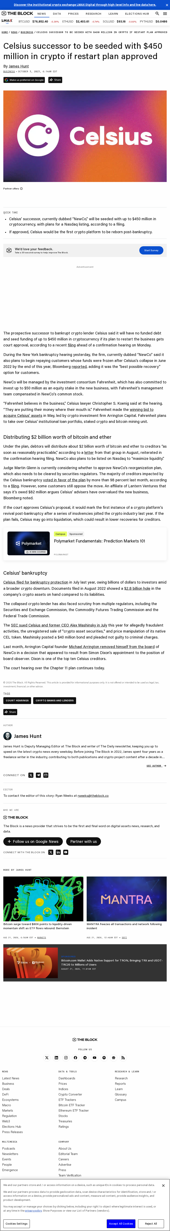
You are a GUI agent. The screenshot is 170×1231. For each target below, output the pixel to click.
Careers (63, 1159)
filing (72, 345)
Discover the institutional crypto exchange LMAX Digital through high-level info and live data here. (85, 5)
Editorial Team (68, 1153)
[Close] (163, 1185)
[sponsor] (30, 963)
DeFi (5, 1094)
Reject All (151, 1223)
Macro (6, 1105)
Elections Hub (11, 1126)
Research (121, 1078)
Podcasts (8, 1148)
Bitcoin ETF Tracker (71, 1105)
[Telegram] (85, 1058)
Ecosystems (10, 1099)
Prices (62, 1083)
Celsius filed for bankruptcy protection (35, 582)
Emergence (10, 1170)
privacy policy (33, 1210)
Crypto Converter (70, 1094)
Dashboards (66, 1078)
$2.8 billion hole (137, 588)
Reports (120, 1083)
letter (89, 452)
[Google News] (113, 1058)
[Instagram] (66, 1058)
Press (62, 1170)
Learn (119, 1089)
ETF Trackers (67, 1099)
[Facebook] (75, 1058)
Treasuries (65, 1121)
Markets (7, 1110)
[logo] (17, 14)
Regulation (9, 1115)
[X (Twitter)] (47, 1058)
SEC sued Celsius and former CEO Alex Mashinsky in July (59, 625)
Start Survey (151, 250)
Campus (120, 1099)
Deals (6, 1089)
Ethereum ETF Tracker (73, 1110)
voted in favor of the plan (64, 479)
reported (79, 366)
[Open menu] (165, 13)
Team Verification (69, 1175)
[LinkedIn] (56, 1058)
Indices (63, 1089)
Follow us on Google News (33, 840)
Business (8, 1083)
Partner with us (83, 841)
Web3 (6, 1121)
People (7, 1164)
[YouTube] (94, 1058)
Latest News (10, 1078)
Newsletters (10, 1153)
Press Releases (12, 1131)
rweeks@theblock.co (93, 795)
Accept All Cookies (121, 1223)
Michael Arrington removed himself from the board (112, 646)
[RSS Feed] (123, 1058)
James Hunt (19, 66)
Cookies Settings (17, 1223)
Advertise (64, 1164)
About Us (64, 1148)
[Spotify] (104, 1058)
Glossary (121, 1094)
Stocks (63, 1115)
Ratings (63, 1126)
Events (6, 1159)
